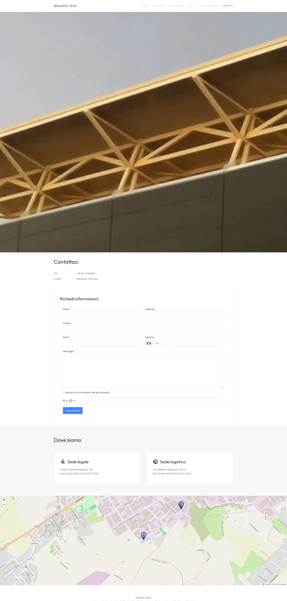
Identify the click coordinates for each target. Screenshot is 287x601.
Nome (67, 309)
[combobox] (152, 343)
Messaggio (69, 351)
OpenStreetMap (279, 584)
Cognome (150, 309)
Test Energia (176, 6)
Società (66, 323)
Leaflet (267, 584)
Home (146, 6)
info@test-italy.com (87, 278)
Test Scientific (209, 6)
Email (66, 337)
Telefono (149, 337)
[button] (143, 536)
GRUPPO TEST (65, 6)
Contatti (228, 6)
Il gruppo (158, 6)
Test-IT (192, 6)
